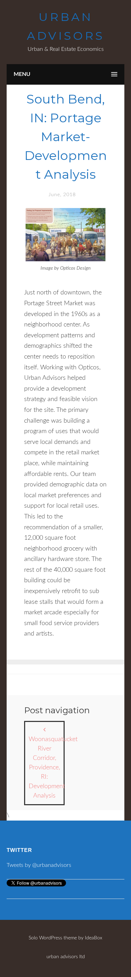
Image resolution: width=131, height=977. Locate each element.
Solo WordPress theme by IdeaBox (65, 938)
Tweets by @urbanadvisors (39, 865)
